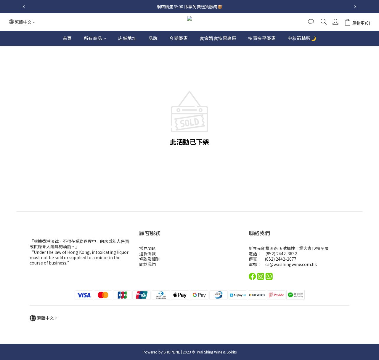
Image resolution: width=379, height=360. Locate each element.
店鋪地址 (127, 38)
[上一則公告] (23, 6)
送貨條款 (147, 254)
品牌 (153, 38)
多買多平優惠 (262, 38)
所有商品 (93, 38)
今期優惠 (178, 38)
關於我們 (147, 264)
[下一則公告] (355, 6)
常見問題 (147, 248)
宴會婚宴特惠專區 (218, 38)
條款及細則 (149, 259)
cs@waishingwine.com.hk (291, 264)
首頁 (67, 38)
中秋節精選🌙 (302, 38)
